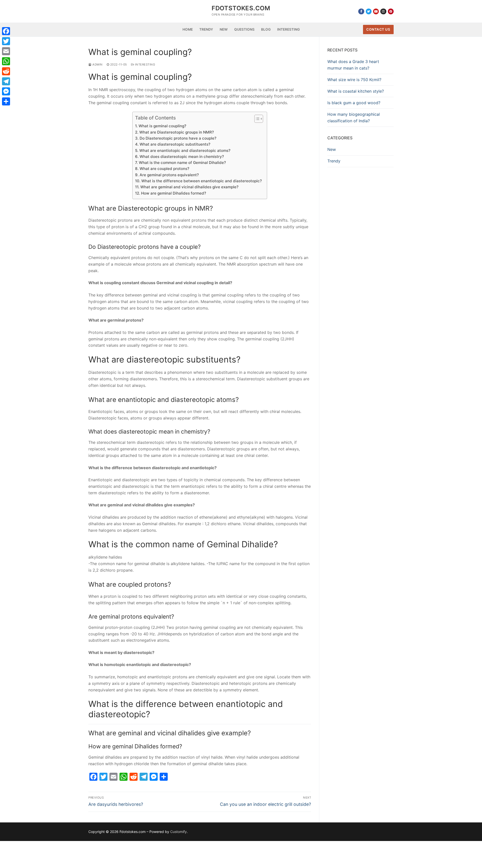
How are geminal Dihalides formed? (173, 193)
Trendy (333, 160)
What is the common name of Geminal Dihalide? (182, 162)
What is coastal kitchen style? (355, 91)
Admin (97, 64)
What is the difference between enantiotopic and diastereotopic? (201, 180)
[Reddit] (6, 71)
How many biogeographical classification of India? (353, 117)
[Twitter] (369, 11)
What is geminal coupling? (162, 126)
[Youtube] (376, 11)
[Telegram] (6, 81)
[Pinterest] (391, 11)
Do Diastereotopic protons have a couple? (178, 138)
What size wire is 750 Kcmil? (354, 79)
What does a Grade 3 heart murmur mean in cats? (353, 65)
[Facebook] (361, 11)
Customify (178, 831)
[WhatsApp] (6, 61)
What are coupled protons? (164, 168)
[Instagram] (383, 11)
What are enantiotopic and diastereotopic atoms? (184, 150)
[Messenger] (6, 91)
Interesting (144, 64)
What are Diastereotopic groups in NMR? (176, 132)
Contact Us (378, 29)
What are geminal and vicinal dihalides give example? (189, 187)
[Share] (6, 101)
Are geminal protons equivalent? (169, 174)
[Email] (6, 51)
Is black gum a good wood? (353, 102)
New (331, 149)
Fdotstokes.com (241, 8)
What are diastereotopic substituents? (175, 144)
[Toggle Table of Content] (256, 118)
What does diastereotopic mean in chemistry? (182, 156)
